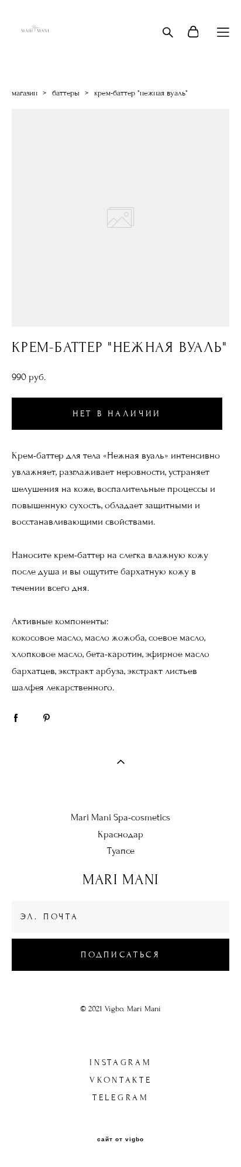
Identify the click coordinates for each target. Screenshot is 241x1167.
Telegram (120, 1098)
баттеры (66, 93)
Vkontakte (120, 1080)
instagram (120, 1062)
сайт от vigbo (120, 1139)
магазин (24, 93)
